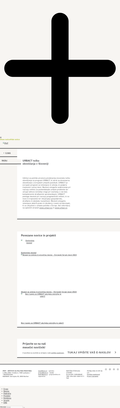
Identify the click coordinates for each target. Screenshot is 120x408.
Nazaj (4, 160)
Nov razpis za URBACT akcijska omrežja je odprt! (42, 323)
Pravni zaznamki (92, 376)
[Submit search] (24, 407)
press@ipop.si (43, 373)
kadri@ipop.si (43, 374)
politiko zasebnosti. (57, 353)
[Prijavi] (115, 352)
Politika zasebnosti (93, 374)
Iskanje (3, 407)
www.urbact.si (61, 208)
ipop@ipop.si (42, 371)
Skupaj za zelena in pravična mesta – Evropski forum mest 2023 (49, 292)
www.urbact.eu (45, 208)
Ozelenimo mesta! (28, 252)
